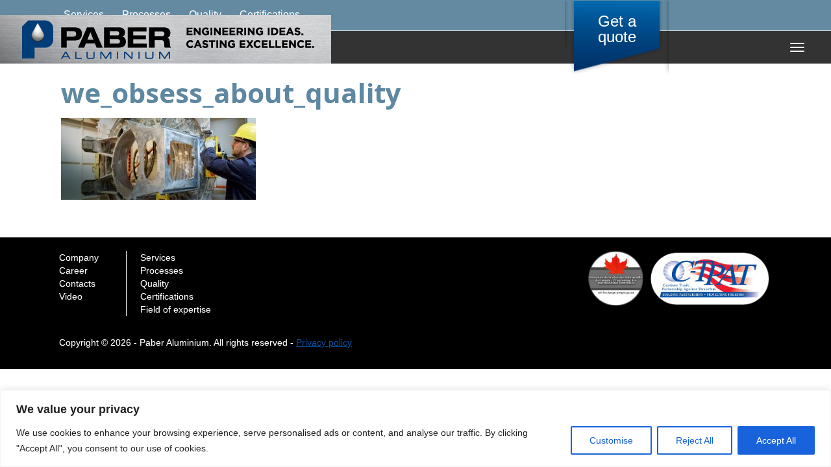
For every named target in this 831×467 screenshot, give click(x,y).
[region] (415, 428)
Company (79, 257)
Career (73, 270)
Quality (154, 283)
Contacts (77, 283)
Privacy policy (324, 342)
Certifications (166, 296)
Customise (611, 440)
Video (70, 296)
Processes (161, 270)
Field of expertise (175, 309)
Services (157, 257)
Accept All (776, 440)
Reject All (694, 440)
